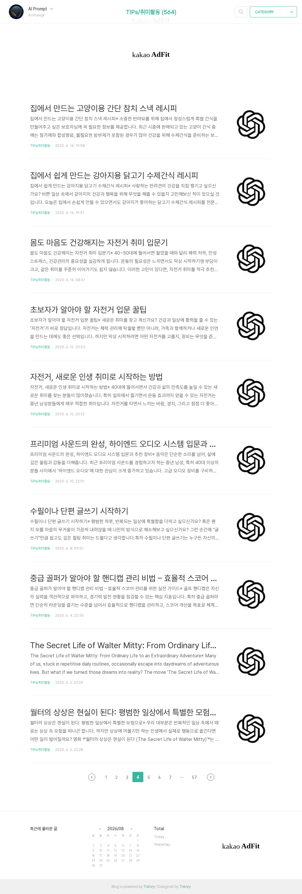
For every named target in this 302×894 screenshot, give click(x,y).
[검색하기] (241, 11)
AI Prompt (38, 8)
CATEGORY (265, 12)
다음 (210, 777)
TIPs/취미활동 (40, 146)
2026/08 (115, 828)
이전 (91, 777)
